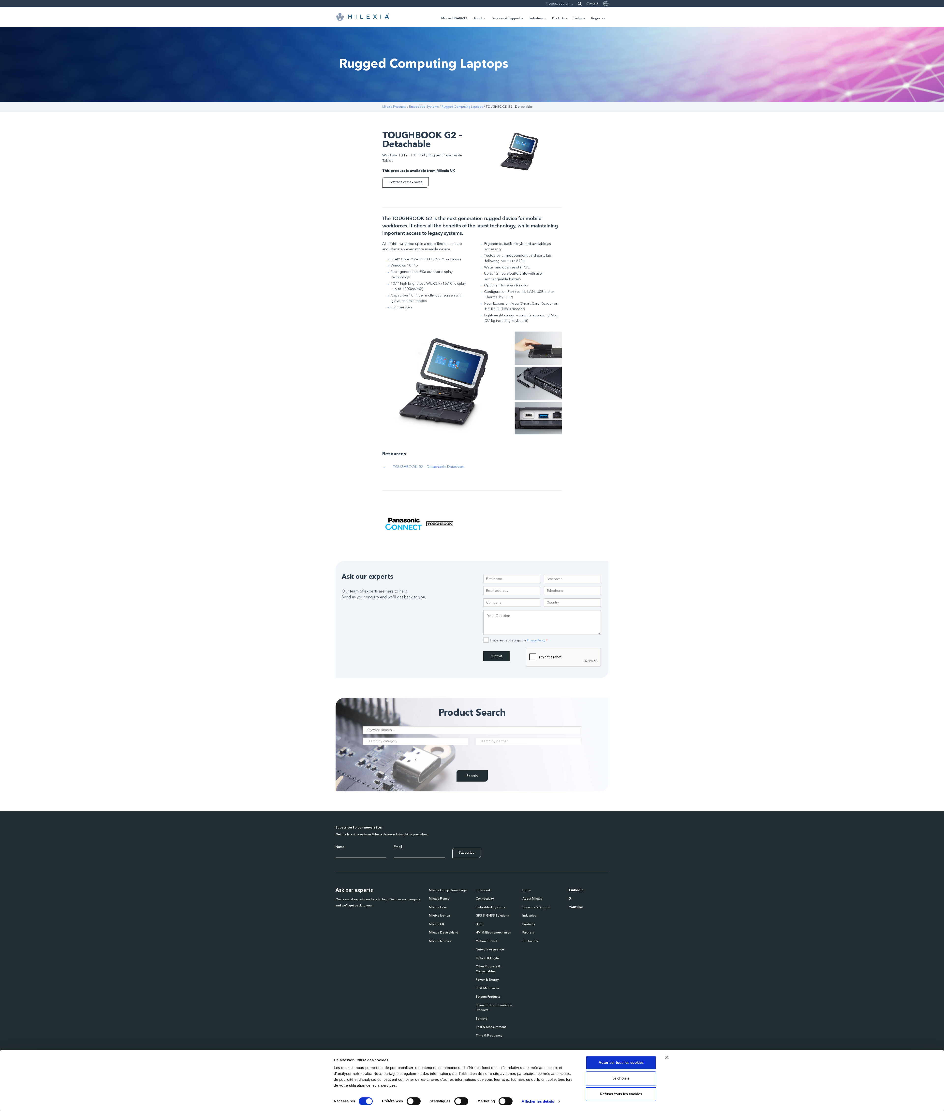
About (477, 18)
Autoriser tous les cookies (621, 1062)
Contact (592, 3)
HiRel (479, 924)
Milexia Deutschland (443, 932)
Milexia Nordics (440, 941)
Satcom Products (488, 996)
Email (398, 847)
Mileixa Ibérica (439, 915)
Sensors (481, 1018)
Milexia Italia (438, 907)
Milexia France (439, 898)
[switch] (414, 1101)
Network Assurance (490, 949)
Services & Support (506, 18)
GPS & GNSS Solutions (492, 915)
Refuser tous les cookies (621, 1094)
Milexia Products (394, 106)
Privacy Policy (536, 640)
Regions (597, 18)
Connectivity (485, 898)
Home (526, 890)
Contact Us (530, 941)
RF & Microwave (487, 988)
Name (340, 847)
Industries (536, 18)
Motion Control (486, 941)
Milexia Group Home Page (448, 890)
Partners (579, 18)
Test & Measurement (491, 1027)
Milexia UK (436, 924)
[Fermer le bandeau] (667, 1057)
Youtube (576, 907)
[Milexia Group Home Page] (363, 17)
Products (558, 18)
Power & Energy (487, 979)
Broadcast (483, 890)
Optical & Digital (488, 958)
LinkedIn (576, 890)
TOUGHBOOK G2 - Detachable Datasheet (428, 467)
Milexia (454, 18)
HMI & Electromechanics (493, 932)
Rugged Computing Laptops (462, 106)
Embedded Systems (424, 106)
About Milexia (532, 898)
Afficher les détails (538, 1101)
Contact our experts (405, 182)
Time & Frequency (489, 1035)
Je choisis (621, 1078)
